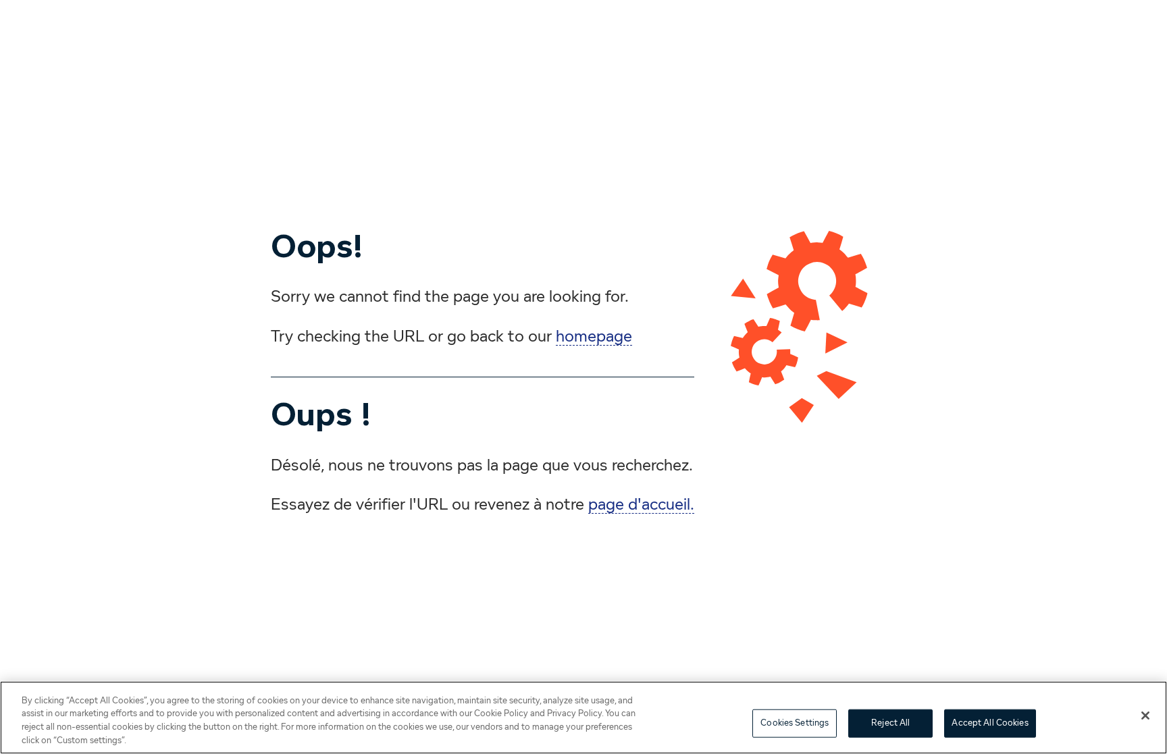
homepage (594, 337)
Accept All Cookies (990, 723)
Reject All (890, 723)
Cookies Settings (794, 723)
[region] (583, 717)
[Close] (1145, 715)
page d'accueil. (641, 505)
